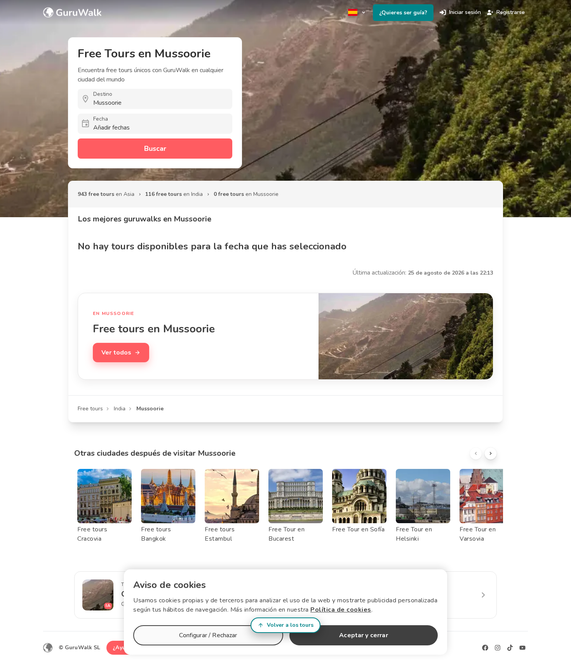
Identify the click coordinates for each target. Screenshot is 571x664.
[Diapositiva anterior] (476, 453)
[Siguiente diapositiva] (490, 453)
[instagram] (497, 647)
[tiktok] (510, 647)
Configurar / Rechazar (208, 635)
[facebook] (485, 647)
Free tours (90, 408)
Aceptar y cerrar (363, 635)
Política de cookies (340, 609)
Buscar (155, 148)
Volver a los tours (290, 625)
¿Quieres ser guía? (403, 12)
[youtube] (522, 647)
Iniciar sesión (465, 12)
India (119, 408)
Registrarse (510, 12)
